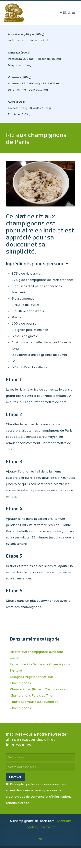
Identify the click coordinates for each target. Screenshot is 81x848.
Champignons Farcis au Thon (32, 695)
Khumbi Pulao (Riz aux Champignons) (38, 689)
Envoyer (15, 777)
